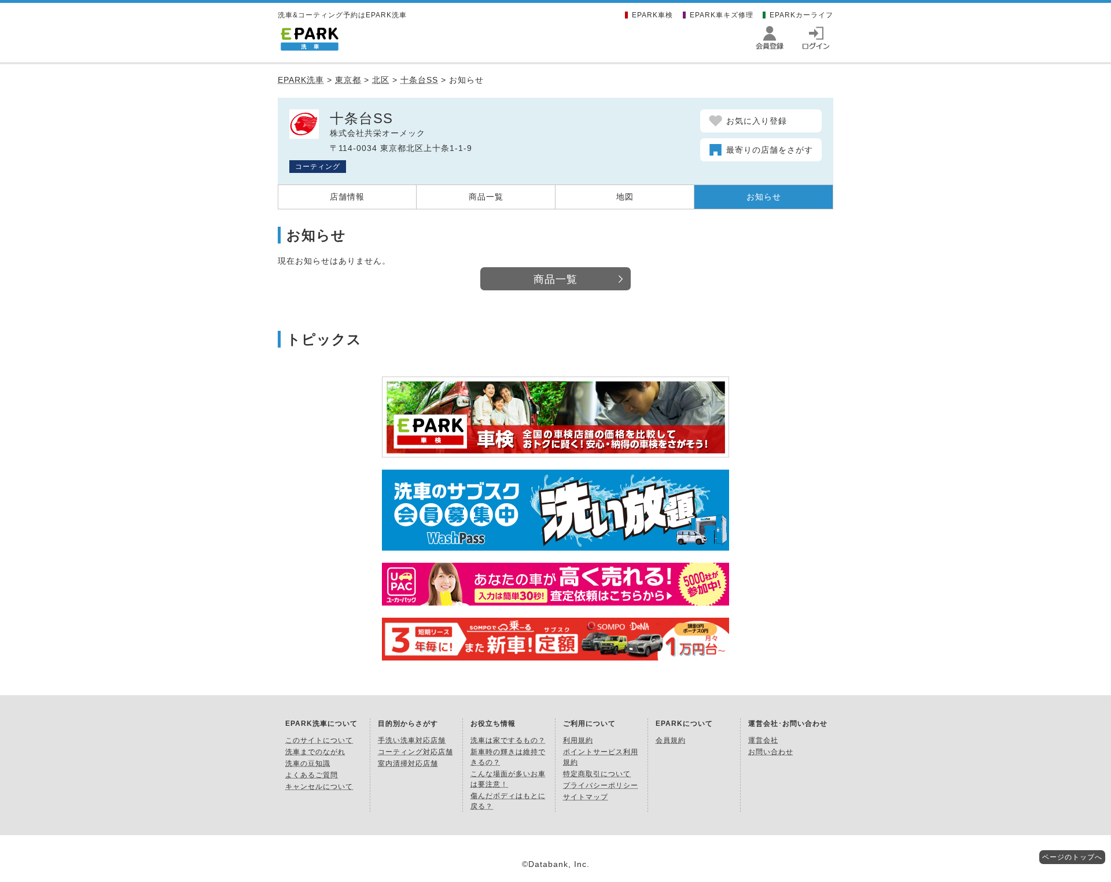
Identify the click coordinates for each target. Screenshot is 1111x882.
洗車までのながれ (315, 752)
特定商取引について (597, 774)
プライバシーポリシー (600, 785)
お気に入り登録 (756, 121)
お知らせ (763, 196)
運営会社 (763, 740)
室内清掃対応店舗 (408, 763)
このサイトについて (319, 740)
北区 (380, 79)
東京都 (348, 79)
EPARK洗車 (301, 79)
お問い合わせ (770, 752)
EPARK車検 (652, 15)
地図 (625, 196)
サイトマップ (585, 797)
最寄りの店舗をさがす (769, 149)
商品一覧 (486, 196)
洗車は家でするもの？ (508, 740)
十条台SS (419, 79)
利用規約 (578, 740)
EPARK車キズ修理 (721, 15)
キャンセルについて (319, 787)
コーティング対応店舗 (415, 752)
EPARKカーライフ (801, 15)
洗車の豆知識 (307, 763)
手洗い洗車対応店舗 (412, 740)
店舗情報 (347, 196)
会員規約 (671, 740)
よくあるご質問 (311, 775)
